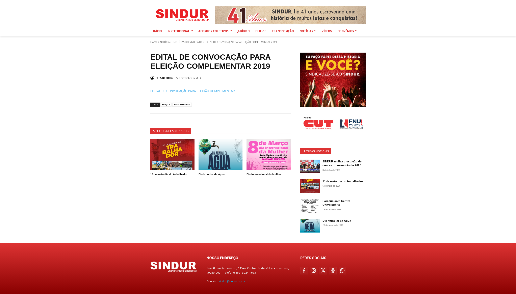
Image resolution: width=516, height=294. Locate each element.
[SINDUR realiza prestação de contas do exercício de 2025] (310, 166)
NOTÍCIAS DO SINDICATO (188, 42)
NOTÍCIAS (165, 42)
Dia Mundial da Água (212, 174)
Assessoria (166, 77)
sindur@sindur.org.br (232, 281)
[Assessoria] (153, 78)
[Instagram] (314, 271)
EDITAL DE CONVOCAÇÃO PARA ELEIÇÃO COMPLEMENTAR (192, 91)
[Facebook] (304, 271)
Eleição (166, 104)
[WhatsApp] (342, 271)
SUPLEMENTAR (182, 104)
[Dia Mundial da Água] (221, 154)
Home (153, 42)
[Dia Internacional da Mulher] (269, 154)
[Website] (333, 271)
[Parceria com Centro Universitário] (310, 206)
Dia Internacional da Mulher (264, 174)
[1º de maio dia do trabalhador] (172, 154)
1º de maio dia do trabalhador (168, 174)
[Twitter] (323, 271)
